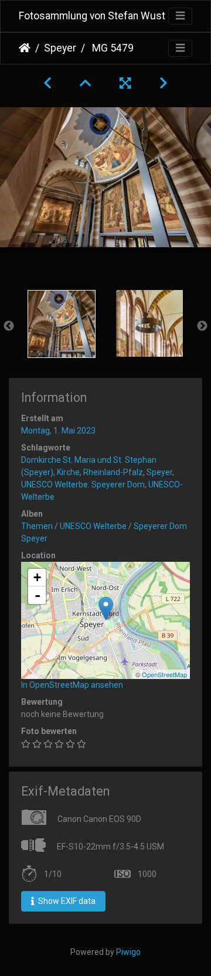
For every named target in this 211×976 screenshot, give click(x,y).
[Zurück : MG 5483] (47, 83)
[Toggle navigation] (180, 16)
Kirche (68, 472)
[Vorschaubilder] (86, 83)
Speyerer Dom (160, 526)
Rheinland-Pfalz (113, 472)
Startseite (24, 48)
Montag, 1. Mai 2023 (58, 430)
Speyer (60, 48)
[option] (62, 324)
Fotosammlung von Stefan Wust (92, 16)
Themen (37, 526)
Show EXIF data (66, 901)
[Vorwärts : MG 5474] (163, 83)
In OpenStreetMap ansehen (72, 685)
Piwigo (128, 952)
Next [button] (202, 326)
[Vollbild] (125, 83)
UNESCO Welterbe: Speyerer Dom (83, 484)
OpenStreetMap (164, 674)
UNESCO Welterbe (93, 526)
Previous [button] (9, 326)
